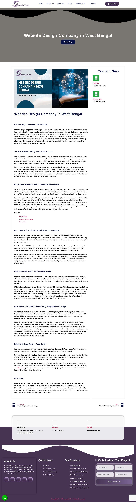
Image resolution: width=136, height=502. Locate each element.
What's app (97, 99)
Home (41, 4)
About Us (50, 4)
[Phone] (54, 422)
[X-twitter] (24, 479)
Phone (55, 427)
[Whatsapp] (30, 479)
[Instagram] (12, 479)
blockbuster (21, 368)
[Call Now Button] (4, 498)
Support (92, 4)
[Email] (89, 422)
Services (61, 4)
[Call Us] (96, 78)
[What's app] (96, 94)
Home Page (23, 216)
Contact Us (80, 4)
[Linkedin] (18, 479)
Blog (70, 4)
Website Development (26, 219)
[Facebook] (6, 479)
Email (89, 427)
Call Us (96, 83)
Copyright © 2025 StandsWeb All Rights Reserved (68, 499)
